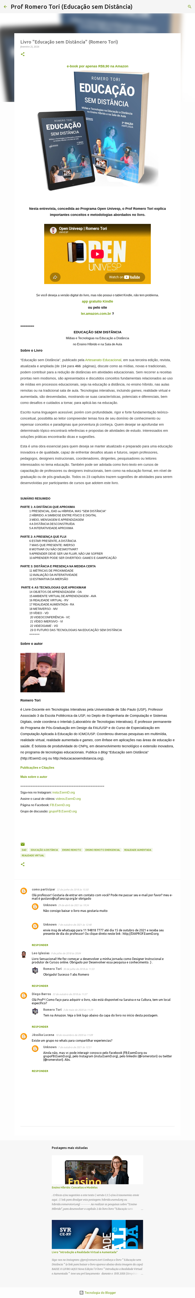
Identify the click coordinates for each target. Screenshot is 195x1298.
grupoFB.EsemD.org (63, 811)
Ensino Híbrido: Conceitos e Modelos (75, 1187)
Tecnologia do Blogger (100, 1292)
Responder (40, 945)
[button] (22, 54)
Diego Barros (41, 994)
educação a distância (44, 850)
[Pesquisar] (138, 6)
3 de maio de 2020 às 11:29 (78, 1009)
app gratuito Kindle (97, 301)
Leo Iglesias (41, 953)
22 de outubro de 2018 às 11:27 (70, 994)
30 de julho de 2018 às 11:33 (78, 969)
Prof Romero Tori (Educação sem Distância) (72, 6)
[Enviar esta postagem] (22, 845)
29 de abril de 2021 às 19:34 (73, 905)
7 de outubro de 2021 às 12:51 (74, 1047)
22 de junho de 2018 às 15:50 (72, 889)
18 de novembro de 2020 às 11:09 (74, 1035)
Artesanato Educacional (103, 360)
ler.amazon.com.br (96, 314)
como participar (43, 889)
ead (24, 850)
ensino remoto (71, 850)
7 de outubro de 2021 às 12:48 (74, 924)
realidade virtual (33, 855)
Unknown (50, 905)
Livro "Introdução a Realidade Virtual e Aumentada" (85, 1252)
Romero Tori (52, 968)
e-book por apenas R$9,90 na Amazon (97, 66)
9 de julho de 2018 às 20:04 (66, 953)
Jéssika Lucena (43, 1034)
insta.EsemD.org (63, 792)
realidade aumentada (137, 850)
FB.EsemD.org (60, 805)
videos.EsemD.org (68, 798)
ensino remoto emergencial (103, 850)
